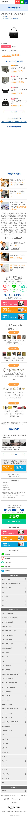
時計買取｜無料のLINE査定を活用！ (11, 583)
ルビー (4, 661)
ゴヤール (4, 735)
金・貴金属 (5, 596)
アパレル (4, 601)
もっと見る (14, 454)
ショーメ (4, 761)
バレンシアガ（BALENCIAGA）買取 (14, 122)
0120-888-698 (14, 510)
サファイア (5, 765)
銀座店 (4, 791)
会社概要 (6, 799)
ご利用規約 (14, 802)
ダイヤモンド (5, 652)
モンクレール (5, 778)
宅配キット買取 (7, 468)
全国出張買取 (19, 468)
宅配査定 (7, 571)
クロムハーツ (5, 743)
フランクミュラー (6, 700)
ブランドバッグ (6, 16)
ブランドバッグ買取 (14, 118)
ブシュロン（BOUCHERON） (9, 683)
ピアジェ (4, 756)
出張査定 (7, 567)
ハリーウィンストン (7, 626)
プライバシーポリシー (18, 799)
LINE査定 (7, 554)
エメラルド (5, 657)
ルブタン (4, 769)
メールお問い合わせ (14, 522)
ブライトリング (6, 696)
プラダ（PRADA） (7, 670)
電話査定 (7, 558)
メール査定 (8, 562)
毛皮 (3, 783)
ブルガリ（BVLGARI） (8, 678)
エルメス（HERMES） (7, 613)
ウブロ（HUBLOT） (7, 648)
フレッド (4, 748)
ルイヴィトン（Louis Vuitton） (10, 618)
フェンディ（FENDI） (7, 713)
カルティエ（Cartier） (8, 635)
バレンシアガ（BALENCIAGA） (10, 19)
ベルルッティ (5, 774)
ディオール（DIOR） (7, 717)
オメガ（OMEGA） (7, 691)
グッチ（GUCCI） (6, 665)
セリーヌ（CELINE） (7, 704)
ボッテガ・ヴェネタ (7, 730)
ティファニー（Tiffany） (8, 687)
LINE (22, 2)
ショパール (5, 752)
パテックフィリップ (7, 644)
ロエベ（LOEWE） (7, 726)
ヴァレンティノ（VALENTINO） (10, 722)
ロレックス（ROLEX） (8, 639)
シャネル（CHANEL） (8, 622)
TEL (17, 2)
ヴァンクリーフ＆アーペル (9, 631)
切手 (3, 605)
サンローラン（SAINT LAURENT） (11, 674)
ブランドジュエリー (7, 588)
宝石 (3, 592)
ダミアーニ (5, 739)
